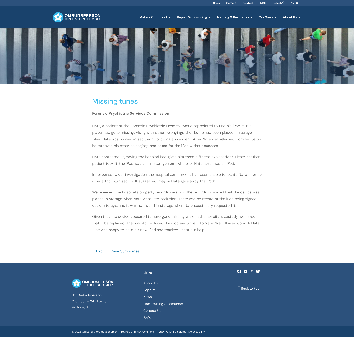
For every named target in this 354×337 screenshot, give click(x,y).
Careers (231, 3)
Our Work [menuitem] (266, 17)
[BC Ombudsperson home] (77, 17)
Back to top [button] (250, 288)
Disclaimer (181, 331)
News (216, 3)
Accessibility (197, 331)
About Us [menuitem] (290, 17)
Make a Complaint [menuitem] (153, 17)
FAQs (263, 3)
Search (277, 3)
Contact (248, 3)
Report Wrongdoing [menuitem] (192, 17)
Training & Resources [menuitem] (233, 17)
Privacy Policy (164, 331)
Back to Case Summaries (117, 251)
